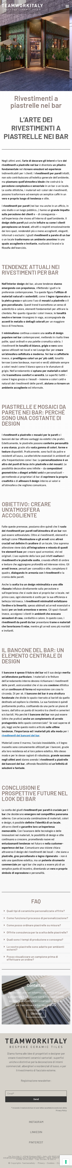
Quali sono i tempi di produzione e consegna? (35, 939)
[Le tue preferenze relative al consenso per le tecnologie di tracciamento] (66, 1162)
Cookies (51, 1163)
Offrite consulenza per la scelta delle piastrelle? (37, 932)
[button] (67, 6)
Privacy (41, 1163)
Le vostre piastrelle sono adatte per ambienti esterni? (35, 948)
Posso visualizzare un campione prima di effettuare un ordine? (32, 958)
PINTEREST (36, 1142)
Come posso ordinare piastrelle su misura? (34, 925)
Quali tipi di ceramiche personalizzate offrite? (36, 910)
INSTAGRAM (36, 1121)
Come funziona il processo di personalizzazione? (37, 918)
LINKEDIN (36, 1132)
